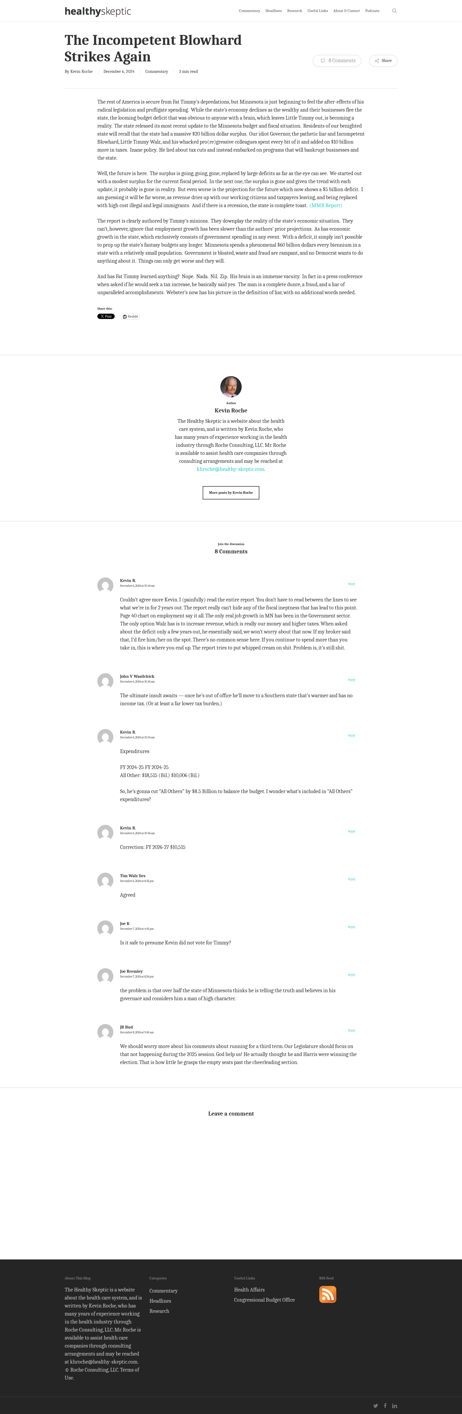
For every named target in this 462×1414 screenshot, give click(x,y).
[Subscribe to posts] (327, 1305)
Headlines (160, 1301)
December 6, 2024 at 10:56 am (137, 833)
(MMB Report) (325, 205)
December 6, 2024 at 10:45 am (137, 681)
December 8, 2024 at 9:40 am (137, 1032)
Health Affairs (249, 1290)
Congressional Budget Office (264, 1300)
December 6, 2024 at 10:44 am (137, 586)
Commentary (156, 71)
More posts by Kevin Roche (231, 492)
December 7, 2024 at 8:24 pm (137, 976)
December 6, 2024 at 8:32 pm (137, 881)
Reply (351, 584)
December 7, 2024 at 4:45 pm (137, 929)
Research (159, 1311)
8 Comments (342, 60)
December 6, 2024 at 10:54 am (137, 737)
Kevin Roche (81, 71)
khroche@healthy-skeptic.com (230, 469)
